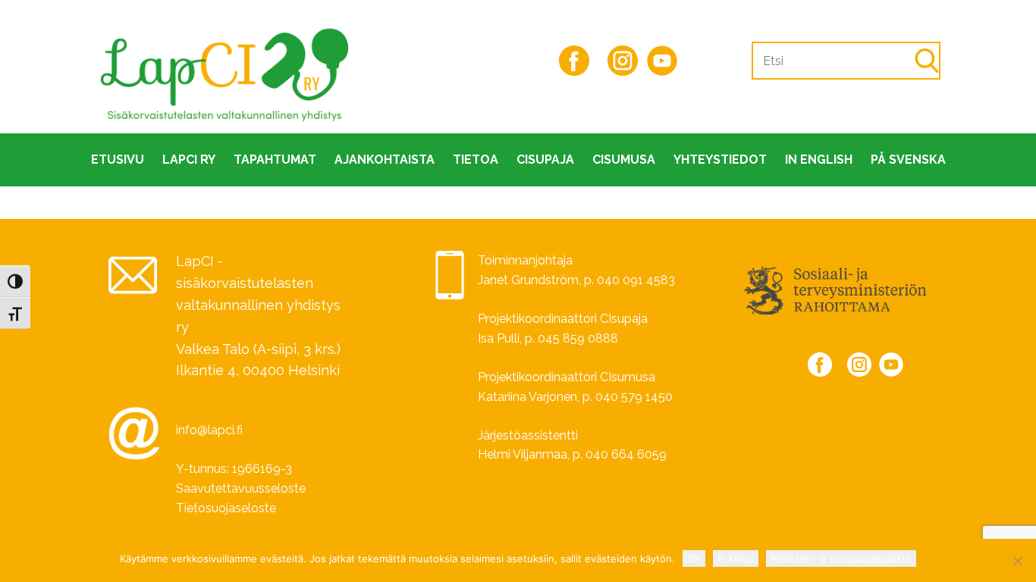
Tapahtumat (275, 159)
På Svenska (908, 159)
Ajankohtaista (384, 159)
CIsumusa (623, 159)
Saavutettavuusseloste (241, 488)
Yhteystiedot (720, 159)
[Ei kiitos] (1017, 560)
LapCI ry (188, 159)
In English (818, 159)
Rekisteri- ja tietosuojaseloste (841, 558)
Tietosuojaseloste (226, 508)
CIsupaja (545, 159)
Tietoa (475, 159)
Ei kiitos (735, 558)
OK (694, 558)
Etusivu (117, 159)
